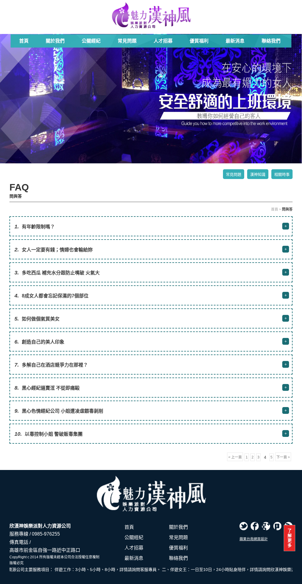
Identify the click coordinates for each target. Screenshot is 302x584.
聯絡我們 (271, 40)
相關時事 (282, 174)
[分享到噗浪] (277, 526)
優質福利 (199, 40)
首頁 (24, 40)
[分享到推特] (243, 526)
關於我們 (55, 40)
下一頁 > (283, 457)
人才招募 (163, 40)
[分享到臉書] (255, 526)
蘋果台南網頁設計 (253, 539)
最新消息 (235, 40)
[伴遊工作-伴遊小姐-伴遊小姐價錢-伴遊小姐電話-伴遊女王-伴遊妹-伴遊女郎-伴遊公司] (151, 15)
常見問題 (127, 40)
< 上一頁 (235, 457)
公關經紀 (91, 40)
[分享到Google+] (266, 526)
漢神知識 (257, 174)
